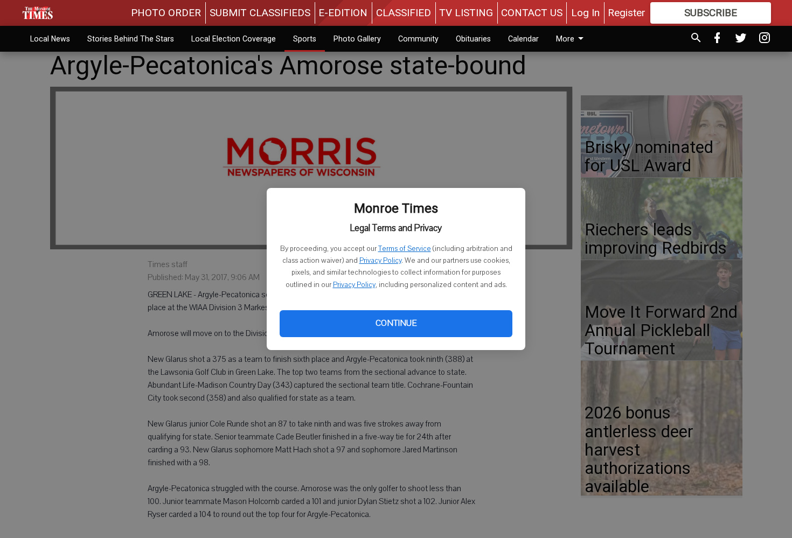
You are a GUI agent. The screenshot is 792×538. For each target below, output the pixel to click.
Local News (50, 38)
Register (626, 12)
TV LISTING (466, 12)
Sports (304, 38)
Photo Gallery (357, 38)
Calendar (523, 38)
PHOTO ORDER (166, 12)
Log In (585, 12)
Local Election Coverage (233, 38)
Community (418, 38)
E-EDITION (342, 12)
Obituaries (473, 38)
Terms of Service (404, 249)
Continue (396, 323)
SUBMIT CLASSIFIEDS (260, 12)
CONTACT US (531, 12)
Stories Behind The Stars (130, 38)
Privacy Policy (380, 260)
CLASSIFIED (403, 12)
